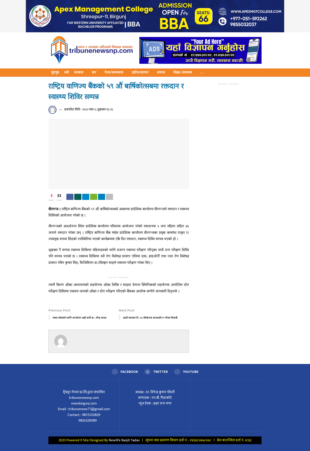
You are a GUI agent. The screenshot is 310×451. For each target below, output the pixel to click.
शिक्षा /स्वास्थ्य (182, 72)
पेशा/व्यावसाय (114, 72)
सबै (66, 72)
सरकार (79, 72)
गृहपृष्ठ (55, 72)
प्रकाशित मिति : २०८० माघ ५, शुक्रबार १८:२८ (88, 109)
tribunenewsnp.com (84, 398)
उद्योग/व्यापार (140, 72)
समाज (161, 72)
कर (94, 72)
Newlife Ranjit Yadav (124, 440)
